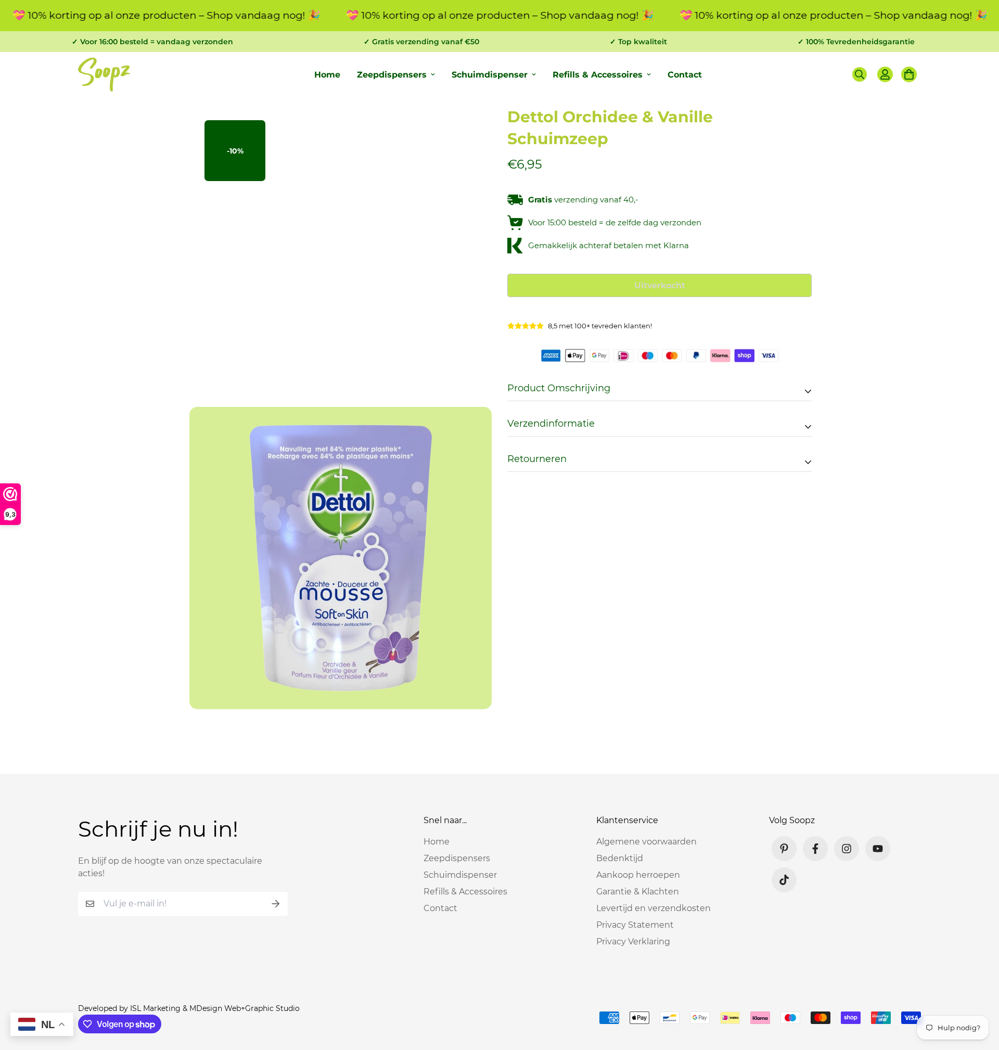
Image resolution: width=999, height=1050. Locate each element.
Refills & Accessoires (598, 74)
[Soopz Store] (104, 74)
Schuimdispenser (490, 74)
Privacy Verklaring (633, 941)
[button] (907, 74)
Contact (685, 74)
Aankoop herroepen (638, 875)
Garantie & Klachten (637, 892)
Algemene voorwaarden (646, 842)
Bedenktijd (619, 858)
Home (327, 74)
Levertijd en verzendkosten (653, 908)
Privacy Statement (635, 925)
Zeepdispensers (392, 74)
